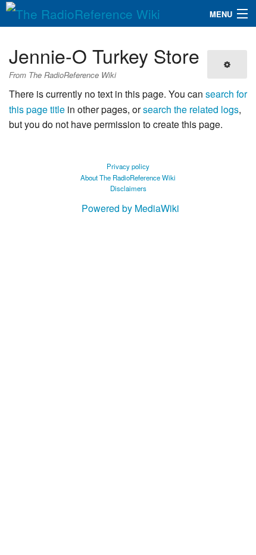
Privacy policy (128, 166)
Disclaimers (128, 188)
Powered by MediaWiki (130, 208)
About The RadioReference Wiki (128, 177)
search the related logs (191, 109)
